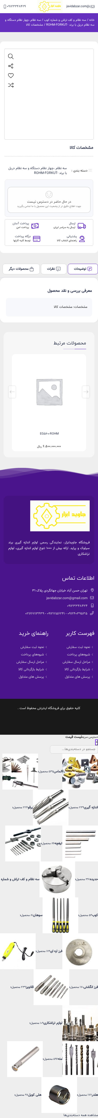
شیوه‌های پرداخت (78, 654)
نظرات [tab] (51, 269)
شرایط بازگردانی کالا (77, 669)
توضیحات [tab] (80, 269)
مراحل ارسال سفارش (76, 662)
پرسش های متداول (77, 677)
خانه (91, 20)
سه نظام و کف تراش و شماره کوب (65, 20)
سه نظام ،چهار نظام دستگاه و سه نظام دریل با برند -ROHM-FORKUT (49, 22)
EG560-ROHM (49, 434)
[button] (86, 392)
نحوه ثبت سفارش (78, 647)
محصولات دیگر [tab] (19, 269)
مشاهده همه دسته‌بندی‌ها (81, 1115)
